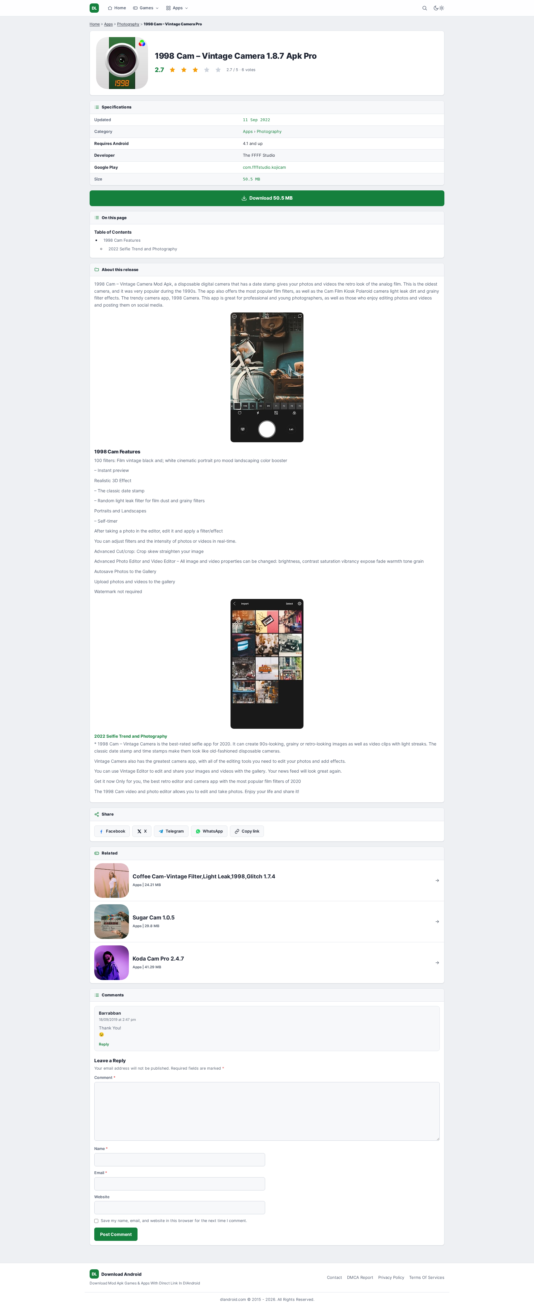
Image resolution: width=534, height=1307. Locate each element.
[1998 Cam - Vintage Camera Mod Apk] (267, 377)
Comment (105, 1077)
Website (101, 1197)
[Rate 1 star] (172, 70)
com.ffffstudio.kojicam (264, 167)
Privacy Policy (391, 1277)
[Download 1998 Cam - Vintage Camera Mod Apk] (267, 664)
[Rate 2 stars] (184, 70)
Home (120, 7)
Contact (334, 1277)
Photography (128, 24)
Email (100, 1172)
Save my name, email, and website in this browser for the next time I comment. (174, 1220)
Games (146, 7)
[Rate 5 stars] (218, 70)
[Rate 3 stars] (195, 70)
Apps (178, 7)
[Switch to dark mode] (438, 8)
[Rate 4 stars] (206, 70)
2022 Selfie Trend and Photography (142, 248)
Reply (104, 1044)
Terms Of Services (426, 1277)
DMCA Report (360, 1277)
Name (101, 1148)
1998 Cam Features (122, 240)
